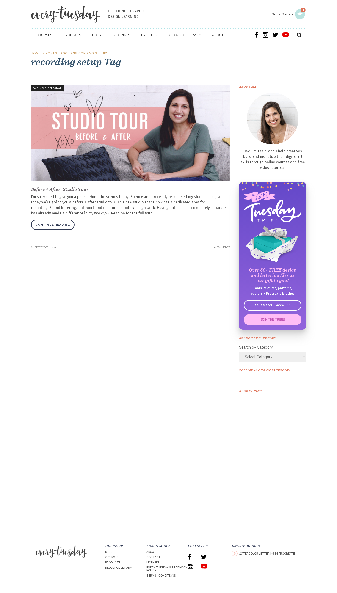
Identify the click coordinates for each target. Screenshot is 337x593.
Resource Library (118, 567)
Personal (55, 88)
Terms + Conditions (161, 575)
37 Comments (222, 247)
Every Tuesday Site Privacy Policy (166, 569)
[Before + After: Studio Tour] (130, 133)
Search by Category (256, 347)
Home (36, 53)
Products (112, 562)
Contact (153, 557)
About (151, 552)
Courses (111, 557)
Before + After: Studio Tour (60, 189)
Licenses (152, 562)
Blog (109, 552)
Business (39, 88)
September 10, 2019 (45, 247)
